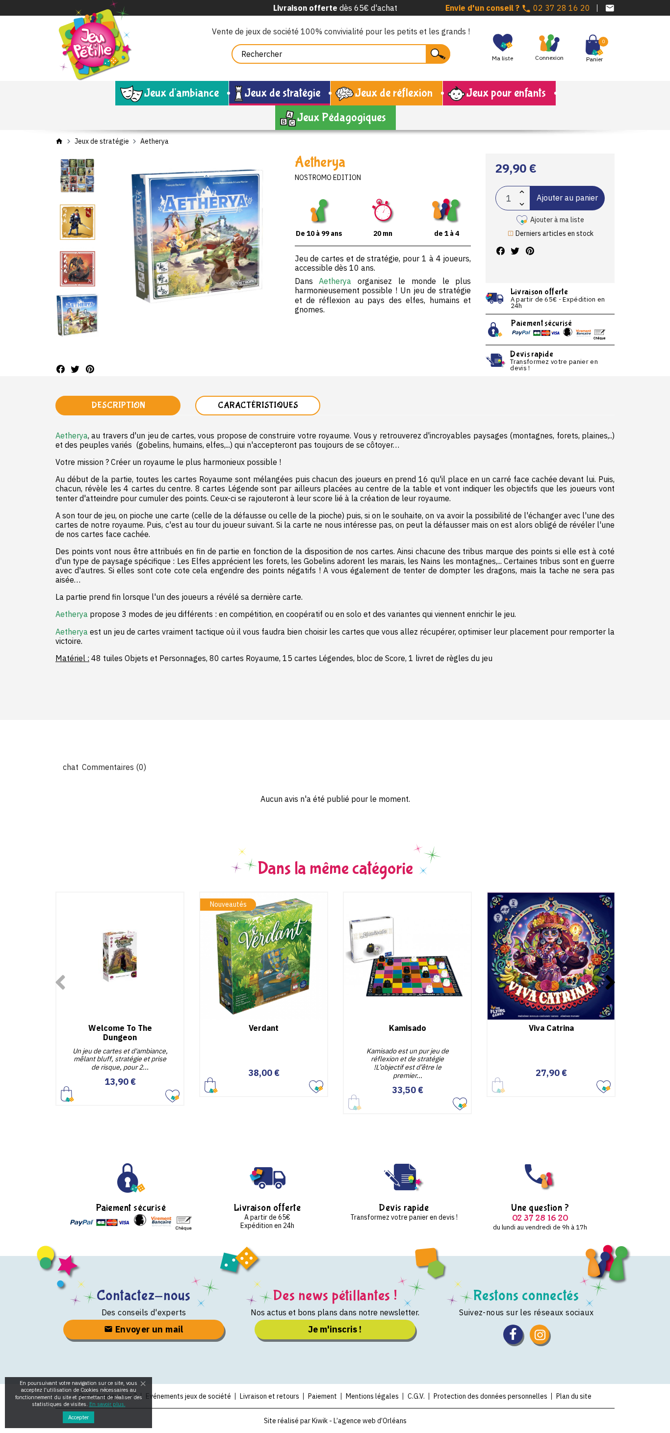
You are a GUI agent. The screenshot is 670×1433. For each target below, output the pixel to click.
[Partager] (60, 369)
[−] (522, 204)
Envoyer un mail (148, 1329)
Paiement (322, 1396)
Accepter (78, 1417)
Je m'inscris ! (334, 1329)
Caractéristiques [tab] (258, 405)
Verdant (264, 1028)
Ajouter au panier (567, 198)
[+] (522, 192)
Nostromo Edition (328, 177)
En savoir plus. (107, 1404)
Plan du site (574, 1396)
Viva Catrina (551, 1028)
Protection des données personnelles (490, 1396)
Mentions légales (372, 1396)
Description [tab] (118, 405)
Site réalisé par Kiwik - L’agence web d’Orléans (335, 1420)
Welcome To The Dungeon (120, 1032)
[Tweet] (75, 369)
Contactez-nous (144, 1295)
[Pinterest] (90, 369)
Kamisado (407, 1028)
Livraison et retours (269, 1396)
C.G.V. (416, 1396)
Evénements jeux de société (188, 1396)
